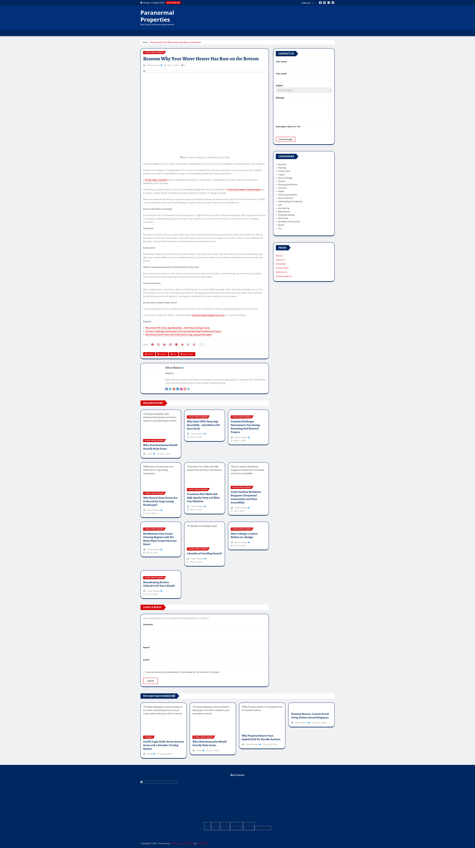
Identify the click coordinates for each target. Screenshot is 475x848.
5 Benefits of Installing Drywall (204, 553)
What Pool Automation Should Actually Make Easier (160, 447)
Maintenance (284, 211)
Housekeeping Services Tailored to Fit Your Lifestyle (159, 584)
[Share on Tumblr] (188, 344)
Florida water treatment (156, 180)
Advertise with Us (284, 276)
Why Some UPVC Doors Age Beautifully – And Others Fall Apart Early (177, 327)
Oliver (150, 454)
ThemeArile (202, 843)
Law (280, 204)
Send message (285, 139)
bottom (150, 354)
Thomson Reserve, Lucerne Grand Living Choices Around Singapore (310, 715)
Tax (279, 228)
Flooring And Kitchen (287, 184)
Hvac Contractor (285, 198)
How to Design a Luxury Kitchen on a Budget (244, 535)
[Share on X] (158, 344)
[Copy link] (201, 344)
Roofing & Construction (289, 221)
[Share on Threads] (194, 344)
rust (174, 354)
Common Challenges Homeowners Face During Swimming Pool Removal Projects (183, 331)
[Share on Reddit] (182, 344)
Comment (148, 624)
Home (145, 42)
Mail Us (279, 255)
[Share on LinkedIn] (164, 344)
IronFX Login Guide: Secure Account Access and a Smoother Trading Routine (163, 745)
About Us (280, 259)
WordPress (175, 843)
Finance (281, 181)
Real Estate (283, 218)
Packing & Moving (286, 215)
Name (146, 647)
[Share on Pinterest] (176, 344)
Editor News (188, 843)
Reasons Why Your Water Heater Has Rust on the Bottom (176, 42)
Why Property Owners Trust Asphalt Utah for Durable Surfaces (261, 737)
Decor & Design (285, 178)
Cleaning (282, 167)
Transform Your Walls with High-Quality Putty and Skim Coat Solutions (203, 497)
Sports (281, 225)
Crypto (281, 174)
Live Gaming (283, 208)
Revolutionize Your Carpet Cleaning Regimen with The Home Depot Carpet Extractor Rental (160, 539)
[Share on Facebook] (152, 344)
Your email (281, 73)
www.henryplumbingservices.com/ (208, 315)
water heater (188, 354)
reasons (163, 354)
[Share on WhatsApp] (170, 344)
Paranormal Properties (157, 16)
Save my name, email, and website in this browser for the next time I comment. (183, 672)
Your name (281, 61)
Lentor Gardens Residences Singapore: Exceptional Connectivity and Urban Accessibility (246, 497)
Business (282, 164)
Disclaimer (281, 264)
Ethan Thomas (153, 65)
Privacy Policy (282, 268)
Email (146, 659)
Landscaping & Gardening (290, 201)
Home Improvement (287, 194)
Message (280, 97)
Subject (279, 85)
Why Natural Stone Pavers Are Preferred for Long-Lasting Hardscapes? (178, 334)
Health (281, 191)
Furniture (282, 188)
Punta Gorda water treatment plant (244, 189)
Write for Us (281, 272)
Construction (284, 171)
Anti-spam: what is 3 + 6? (288, 126)
